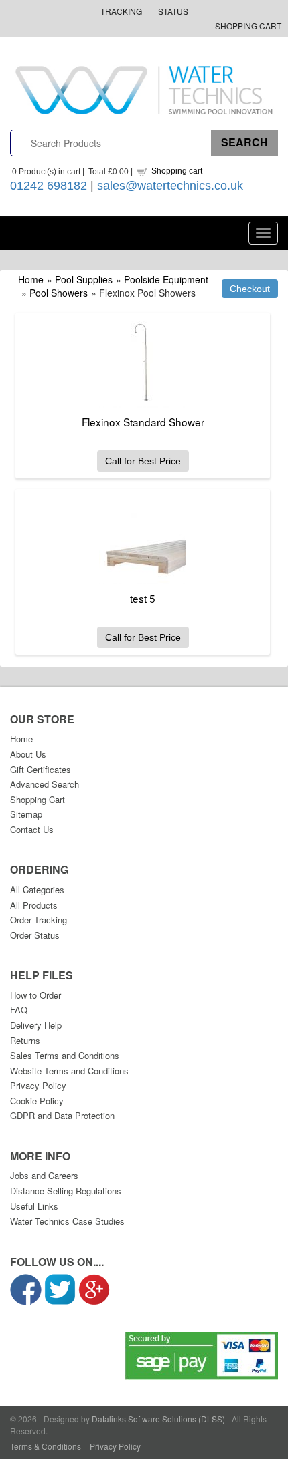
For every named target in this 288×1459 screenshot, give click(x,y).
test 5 (142, 598)
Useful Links (34, 1206)
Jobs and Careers (44, 1175)
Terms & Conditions (45, 1446)
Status (173, 11)
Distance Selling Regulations (65, 1190)
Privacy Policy (38, 1085)
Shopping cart (176, 171)
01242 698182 (48, 185)
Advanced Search (44, 784)
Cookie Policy (37, 1100)
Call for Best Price (143, 461)
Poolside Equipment (166, 279)
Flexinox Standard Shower (143, 421)
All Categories (37, 889)
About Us (28, 754)
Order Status (35, 935)
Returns (25, 1040)
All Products (34, 905)
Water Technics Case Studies (67, 1220)
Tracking (121, 11)
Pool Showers (58, 292)
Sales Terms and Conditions (64, 1055)
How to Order (35, 995)
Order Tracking (38, 919)
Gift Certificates (40, 769)
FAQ (18, 1009)
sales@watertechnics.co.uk (170, 185)
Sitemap (26, 814)
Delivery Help (36, 1025)
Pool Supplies (84, 279)
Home (31, 279)
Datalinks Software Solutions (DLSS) (158, 1418)
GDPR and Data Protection (62, 1115)
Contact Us (32, 829)
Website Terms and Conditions (69, 1070)
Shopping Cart (248, 25)
